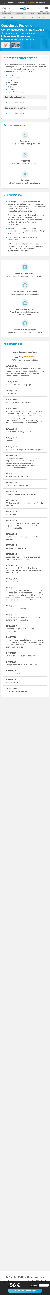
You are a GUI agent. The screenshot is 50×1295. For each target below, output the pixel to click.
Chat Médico (31, 13)
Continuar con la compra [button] (25, 1290)
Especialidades (6, 13)
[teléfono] (10, 9)
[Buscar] (41, 9)
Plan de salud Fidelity (43, 13)
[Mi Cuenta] (4, 9)
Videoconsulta (19, 13)
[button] (41, 1285)
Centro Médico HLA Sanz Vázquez (22, 29)
